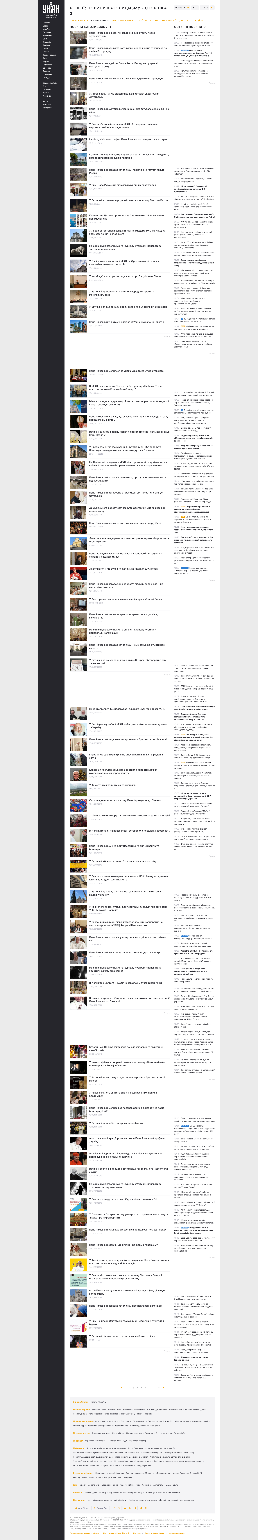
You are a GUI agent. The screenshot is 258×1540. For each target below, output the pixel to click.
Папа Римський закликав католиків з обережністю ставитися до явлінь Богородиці (128, 50)
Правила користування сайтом (84, 1533)
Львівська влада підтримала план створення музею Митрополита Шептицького (129, 540)
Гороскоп (78, 1440)
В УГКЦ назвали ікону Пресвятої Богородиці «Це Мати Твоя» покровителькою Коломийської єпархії (125, 388)
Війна (45, 26)
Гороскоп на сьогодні (117, 1441)
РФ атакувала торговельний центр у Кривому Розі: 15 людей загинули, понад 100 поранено (193, 53)
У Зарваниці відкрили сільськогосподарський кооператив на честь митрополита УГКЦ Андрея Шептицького (126, 924)
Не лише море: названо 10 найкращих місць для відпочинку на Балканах (191, 1177)
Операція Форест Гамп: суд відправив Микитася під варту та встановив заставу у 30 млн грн (190, 717)
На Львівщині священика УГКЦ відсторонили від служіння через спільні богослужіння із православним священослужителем (128, 464)
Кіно (138, 1485)
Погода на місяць (134, 1433)
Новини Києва (114, 1409)
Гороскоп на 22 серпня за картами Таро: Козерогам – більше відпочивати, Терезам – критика (193, 402)
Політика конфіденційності (116, 1533)
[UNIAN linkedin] (125, 1508)
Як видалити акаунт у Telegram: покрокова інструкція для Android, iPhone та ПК (194, 786)
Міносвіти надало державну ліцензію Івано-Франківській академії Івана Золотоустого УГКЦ (129, 403)
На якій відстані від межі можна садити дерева (145, 1409)
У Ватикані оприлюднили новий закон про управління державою (128, 306)
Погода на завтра (164, 1433)
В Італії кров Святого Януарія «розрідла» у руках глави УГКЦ (125, 982)
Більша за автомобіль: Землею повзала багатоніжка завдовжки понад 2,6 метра (193, 1052)
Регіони (46, 45)
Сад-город (79, 1500)
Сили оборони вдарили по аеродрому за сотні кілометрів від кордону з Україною (190, 971)
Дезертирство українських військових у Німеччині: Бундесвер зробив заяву (194, 263)
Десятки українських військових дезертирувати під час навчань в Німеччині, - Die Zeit (194, 908)
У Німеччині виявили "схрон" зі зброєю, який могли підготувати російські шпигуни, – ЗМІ (193, 344)
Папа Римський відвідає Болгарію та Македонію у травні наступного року (123, 65)
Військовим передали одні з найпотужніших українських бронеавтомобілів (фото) (190, 301)
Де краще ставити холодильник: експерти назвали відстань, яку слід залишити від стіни (192, 1167)
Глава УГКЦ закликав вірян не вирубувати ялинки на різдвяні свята (126, 756)
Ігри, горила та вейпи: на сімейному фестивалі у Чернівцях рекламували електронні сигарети (194, 550)
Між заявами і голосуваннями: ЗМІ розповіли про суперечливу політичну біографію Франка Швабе (193, 273)
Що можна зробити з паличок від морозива (106, 1448)
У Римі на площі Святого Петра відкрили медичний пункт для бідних (126, 1323)
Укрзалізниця (139, 1421)
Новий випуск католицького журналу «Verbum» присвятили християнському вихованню (125, 969)
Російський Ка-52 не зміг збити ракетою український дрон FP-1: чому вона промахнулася (194, 1324)
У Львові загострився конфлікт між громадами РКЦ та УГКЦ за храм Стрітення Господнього (127, 232)
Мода (168, 1485)
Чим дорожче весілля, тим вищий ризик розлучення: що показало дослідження (193, 235)
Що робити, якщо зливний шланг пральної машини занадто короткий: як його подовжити (194, 821)
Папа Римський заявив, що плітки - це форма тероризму (123, 1244)
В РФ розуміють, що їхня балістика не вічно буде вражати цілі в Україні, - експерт (193, 775)
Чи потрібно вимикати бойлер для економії (170, 1457)
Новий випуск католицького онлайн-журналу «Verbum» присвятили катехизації (123, 631)
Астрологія (158, 1485)
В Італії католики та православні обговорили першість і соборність (129, 830)
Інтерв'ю (47, 89)
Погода (46, 78)
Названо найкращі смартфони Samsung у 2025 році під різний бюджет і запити (193, 897)
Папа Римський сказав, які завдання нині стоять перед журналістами (122, 34)
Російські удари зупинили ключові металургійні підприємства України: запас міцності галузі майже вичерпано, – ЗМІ (193, 1042)
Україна (46, 29)
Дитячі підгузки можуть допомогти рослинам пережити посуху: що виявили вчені (193, 63)
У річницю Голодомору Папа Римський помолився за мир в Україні (129, 815)
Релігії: (78, 8)
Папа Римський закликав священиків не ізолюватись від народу (127, 1229)
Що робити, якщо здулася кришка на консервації (150, 1448)
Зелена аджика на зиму (95, 1492)
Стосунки (106, 1485)
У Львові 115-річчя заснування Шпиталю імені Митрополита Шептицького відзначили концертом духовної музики (125, 449)
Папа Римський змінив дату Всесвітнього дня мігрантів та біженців (124, 847)
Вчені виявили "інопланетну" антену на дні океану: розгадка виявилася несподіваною (193, 1248)
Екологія (47, 42)
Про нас (137, 1533)
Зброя (46, 61)
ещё (198, 20)
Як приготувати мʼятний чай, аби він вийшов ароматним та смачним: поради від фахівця (194, 678)
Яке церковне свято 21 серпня (140, 1473)
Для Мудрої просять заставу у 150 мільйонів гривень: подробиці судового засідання (193, 540)
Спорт (46, 48)
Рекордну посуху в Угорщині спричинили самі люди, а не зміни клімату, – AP (194, 918)
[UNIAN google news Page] (130, 1508)
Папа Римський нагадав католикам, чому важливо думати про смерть (127, 646)
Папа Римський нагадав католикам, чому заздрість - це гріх (125, 952)
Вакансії (47, 104)
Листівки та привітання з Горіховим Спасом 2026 (179, 1473)
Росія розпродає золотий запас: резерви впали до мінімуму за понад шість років (194, 560)
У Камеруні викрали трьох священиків (112, 785)
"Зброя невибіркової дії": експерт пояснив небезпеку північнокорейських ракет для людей (192, 509)
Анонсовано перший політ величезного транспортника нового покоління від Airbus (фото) (190, 1016)
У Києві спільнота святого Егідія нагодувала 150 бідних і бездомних (123, 1094)
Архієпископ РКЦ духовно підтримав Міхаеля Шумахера (123, 568)
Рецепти (77, 1492)
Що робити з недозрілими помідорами (176, 1500)
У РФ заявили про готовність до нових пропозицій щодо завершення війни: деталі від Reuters (193, 1212)
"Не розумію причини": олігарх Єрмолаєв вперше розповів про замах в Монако (192, 1195)
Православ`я (79, 20)
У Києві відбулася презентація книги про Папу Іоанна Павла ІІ (126, 276)
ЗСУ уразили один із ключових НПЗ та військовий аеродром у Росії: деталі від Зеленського (193, 1230)
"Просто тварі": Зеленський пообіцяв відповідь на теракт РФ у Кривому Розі (190, 189)
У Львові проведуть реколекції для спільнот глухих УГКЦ (123, 1199)
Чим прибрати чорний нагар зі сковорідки (92, 1461)
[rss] (146, 1508)
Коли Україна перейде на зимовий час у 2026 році (112, 1414)
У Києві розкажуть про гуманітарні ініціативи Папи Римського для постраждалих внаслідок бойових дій (129, 1262)
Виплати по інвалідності (195, 1409)
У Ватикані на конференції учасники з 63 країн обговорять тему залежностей (127, 662)
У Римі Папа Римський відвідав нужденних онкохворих (122, 185)
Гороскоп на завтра (138, 1441)
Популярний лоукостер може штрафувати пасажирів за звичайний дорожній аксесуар (191, 73)
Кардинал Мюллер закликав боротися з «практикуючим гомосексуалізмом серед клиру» (123, 771)
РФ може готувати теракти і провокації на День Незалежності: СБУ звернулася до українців (192, 796)
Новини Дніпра (80, 1414)
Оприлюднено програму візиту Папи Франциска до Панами (125, 800)
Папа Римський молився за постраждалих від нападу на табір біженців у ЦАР (126, 1109)
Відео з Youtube (50, 83)
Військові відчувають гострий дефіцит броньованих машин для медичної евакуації (193, 1306)
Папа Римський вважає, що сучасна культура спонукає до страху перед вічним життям (128, 418)
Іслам (154, 20)
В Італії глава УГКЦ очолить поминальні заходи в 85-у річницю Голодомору (127, 1292)
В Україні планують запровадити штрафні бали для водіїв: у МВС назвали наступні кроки (192, 961)
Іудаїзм (142, 20)
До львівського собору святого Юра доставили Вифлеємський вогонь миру (127, 509)
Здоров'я (47, 68)
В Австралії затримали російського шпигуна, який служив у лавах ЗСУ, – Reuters (193, 1377)
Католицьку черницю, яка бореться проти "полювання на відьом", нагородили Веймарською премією (129, 156)
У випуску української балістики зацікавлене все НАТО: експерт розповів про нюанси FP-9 (193, 291)
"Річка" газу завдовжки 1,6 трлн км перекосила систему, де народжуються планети (193, 1334)
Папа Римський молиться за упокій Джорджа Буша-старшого (126, 370)
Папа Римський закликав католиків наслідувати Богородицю (126, 78)
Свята (175, 1485)
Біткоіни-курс (79, 1425)
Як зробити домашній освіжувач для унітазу (130, 1465)
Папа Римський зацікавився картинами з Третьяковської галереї (128, 739)
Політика (47, 32)
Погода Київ (179, 1433)
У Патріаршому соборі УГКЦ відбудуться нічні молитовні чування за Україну (128, 726)
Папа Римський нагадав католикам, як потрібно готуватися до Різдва (126, 171)
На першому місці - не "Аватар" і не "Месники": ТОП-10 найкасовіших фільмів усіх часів (193, 1367)
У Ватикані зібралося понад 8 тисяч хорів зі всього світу (123, 861)
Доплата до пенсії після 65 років (145, 1425)
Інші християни (122, 20)
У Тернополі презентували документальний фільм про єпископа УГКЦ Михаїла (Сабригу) (128, 908)
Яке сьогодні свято (83, 1473)
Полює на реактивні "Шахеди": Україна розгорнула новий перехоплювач (191, 570)
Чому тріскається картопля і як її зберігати (106, 1500)
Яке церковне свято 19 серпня (118, 1477)
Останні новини (188, 27)
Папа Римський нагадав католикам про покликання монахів (125, 1305)
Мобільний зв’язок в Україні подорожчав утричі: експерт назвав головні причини (194, 765)
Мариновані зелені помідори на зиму (125, 1492)
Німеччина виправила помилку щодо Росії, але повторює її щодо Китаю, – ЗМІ (194, 529)
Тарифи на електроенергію (100, 1425)
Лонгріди (47, 96)
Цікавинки (47, 74)
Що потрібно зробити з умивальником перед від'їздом (98, 1452)
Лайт (45, 58)
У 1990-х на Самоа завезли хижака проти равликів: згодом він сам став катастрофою (193, 224)
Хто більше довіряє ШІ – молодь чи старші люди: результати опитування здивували (193, 668)
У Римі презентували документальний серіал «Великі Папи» (125, 599)
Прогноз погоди (81, 1433)
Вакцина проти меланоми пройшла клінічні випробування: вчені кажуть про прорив (193, 491)
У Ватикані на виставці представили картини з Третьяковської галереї (127, 1079)
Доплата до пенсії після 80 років (163, 1421)
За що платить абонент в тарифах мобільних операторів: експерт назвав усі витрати (192, 519)
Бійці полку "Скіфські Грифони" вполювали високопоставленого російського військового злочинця (191, 420)
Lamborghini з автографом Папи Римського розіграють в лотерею (128, 139)
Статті (46, 86)
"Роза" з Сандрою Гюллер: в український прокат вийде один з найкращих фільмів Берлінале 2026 (190, 699)
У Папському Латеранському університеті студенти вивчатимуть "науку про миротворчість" (128, 1216)
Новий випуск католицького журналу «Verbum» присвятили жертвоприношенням (125, 247)
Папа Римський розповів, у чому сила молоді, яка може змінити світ (127, 939)
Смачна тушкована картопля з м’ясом (162, 1492)
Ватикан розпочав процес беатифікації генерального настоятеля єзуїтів (128, 1170)
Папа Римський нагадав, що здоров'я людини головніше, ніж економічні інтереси (126, 586)
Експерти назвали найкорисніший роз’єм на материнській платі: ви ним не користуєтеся (192, 311)
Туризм (46, 71)
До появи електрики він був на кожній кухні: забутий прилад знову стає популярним (193, 1062)
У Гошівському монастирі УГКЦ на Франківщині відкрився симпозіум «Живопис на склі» (124, 263)
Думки (46, 93)
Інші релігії (169, 20)
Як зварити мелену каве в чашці (179, 1452)
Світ (45, 39)
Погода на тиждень (101, 1433)
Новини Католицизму (114, 8)
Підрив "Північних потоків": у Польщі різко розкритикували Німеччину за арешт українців (194, 999)
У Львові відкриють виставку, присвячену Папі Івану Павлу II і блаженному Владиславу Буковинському (126, 1277)
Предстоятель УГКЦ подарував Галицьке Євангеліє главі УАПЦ (127, 709)
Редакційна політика (154, 1533)
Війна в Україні (80, 1402)
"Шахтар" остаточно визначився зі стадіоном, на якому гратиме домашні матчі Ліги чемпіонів (194, 35)
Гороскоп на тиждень (95, 1441)
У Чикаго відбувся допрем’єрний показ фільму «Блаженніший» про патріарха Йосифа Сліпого (127, 1064)
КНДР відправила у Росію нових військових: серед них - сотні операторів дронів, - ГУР (193, 438)
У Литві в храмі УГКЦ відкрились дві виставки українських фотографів (124, 95)
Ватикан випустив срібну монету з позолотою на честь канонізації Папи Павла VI (129, 433)
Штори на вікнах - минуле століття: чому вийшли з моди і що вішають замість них (193, 846)
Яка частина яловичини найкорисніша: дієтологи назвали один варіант (192, 928)
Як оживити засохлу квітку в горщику (90, 1465)
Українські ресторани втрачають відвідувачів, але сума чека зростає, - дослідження (192, 747)
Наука (46, 52)
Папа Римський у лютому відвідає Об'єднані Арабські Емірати (126, 322)
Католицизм (100, 20)
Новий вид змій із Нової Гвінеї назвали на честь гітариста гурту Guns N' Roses (193, 207)
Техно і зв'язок (49, 55)
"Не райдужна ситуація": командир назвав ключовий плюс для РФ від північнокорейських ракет (193, 737)
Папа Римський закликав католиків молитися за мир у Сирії (125, 523)
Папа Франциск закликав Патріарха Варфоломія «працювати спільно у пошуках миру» (125, 555)
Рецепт (82, 1485)
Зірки (115, 1485)
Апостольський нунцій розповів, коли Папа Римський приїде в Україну (127, 1140)
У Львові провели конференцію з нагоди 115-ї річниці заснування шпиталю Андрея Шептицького (128, 878)
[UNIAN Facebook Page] (114, 1508)
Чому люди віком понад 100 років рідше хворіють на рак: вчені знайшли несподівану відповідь (193, 727)
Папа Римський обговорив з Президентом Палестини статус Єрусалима (126, 494)
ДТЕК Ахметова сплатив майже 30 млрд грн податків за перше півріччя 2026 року (193, 689)
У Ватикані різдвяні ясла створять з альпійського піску (122, 1336)
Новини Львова (99, 1409)
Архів (45, 101)
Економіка (47, 35)
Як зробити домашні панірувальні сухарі (143, 1452)
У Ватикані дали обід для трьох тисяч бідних (116, 1123)
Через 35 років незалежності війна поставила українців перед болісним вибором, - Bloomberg (193, 245)
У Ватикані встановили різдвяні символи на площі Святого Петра (128, 200)
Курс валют (126, 1421)
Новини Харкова (144, 1414)
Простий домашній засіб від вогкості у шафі (93, 1457)
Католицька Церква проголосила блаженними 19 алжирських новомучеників (126, 217)
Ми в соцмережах (177, 1533)
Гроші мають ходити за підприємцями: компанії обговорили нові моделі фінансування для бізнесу (193, 456)
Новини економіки (83, 1421)
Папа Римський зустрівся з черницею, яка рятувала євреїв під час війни (129, 110)
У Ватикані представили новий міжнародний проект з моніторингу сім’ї (121, 293)
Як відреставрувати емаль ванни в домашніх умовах (178, 1461)
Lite (75, 1485)
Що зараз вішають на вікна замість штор (132, 1461)
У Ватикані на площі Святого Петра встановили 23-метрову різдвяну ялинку (125, 893)
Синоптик (149, 1433)
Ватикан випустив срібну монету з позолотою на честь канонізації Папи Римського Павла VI (129, 1000)
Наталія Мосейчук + (100, 1402)
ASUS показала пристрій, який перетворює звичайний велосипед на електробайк (191, 1156)
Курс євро (113, 1421)
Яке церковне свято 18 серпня (87, 1477)
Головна (46, 23)
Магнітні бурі (118, 1433)
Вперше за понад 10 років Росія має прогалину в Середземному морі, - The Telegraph (194, 171)
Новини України (81, 1409)
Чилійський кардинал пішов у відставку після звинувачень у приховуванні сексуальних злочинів (125, 1155)
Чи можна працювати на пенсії (194, 1421)
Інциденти (47, 65)
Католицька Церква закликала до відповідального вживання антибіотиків (126, 1049)
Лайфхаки (78, 1448)
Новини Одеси (175, 1409)
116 (158, 1387)
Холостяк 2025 (127, 1485)
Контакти (47, 108)
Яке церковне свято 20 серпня (109, 1473)
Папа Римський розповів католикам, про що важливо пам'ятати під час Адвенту (127, 479)
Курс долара (101, 1421)
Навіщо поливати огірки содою (143, 1500)
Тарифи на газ (121, 1425)
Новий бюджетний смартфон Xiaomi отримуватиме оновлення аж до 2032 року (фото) (194, 466)
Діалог (184, 20)
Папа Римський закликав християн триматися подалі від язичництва (123, 616)
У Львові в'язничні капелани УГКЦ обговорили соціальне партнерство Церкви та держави (123, 126)
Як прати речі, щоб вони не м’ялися (131, 1457)
